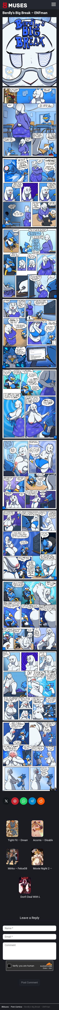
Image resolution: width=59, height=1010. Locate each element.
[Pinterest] (15, 801)
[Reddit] (41, 801)
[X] (6, 801)
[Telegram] (32, 801)
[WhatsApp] (23, 801)
